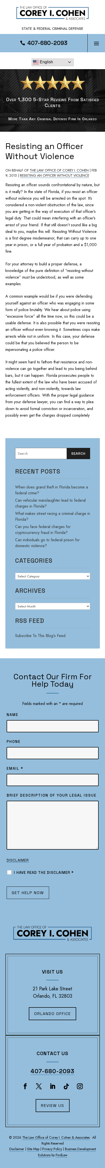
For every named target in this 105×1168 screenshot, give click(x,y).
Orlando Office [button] (52, 1013)
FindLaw (61, 1155)
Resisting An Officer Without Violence (54, 175)
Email (15, 768)
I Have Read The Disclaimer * (44, 872)
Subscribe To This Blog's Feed (40, 635)
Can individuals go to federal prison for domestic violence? (47, 543)
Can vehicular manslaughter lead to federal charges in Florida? (50, 503)
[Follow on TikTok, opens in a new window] (66, 1086)
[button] (96, 43)
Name (12, 714)
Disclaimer (18, 860)
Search (78, 453)
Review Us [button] (52, 1105)
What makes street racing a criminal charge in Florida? (52, 516)
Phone (14, 741)
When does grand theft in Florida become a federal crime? (51, 490)
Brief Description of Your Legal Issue (51, 795)
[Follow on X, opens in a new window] (39, 1086)
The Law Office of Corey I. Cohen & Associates (56, 1137)
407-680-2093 (47, 43)
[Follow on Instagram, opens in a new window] (80, 1086)
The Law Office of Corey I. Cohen (59, 170)
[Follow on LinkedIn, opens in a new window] (52, 1086)
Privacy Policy (52, 1148)
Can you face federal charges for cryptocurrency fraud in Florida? (43, 529)
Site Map (33, 1148)
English (46, 62)
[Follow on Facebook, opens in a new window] (25, 1086)
